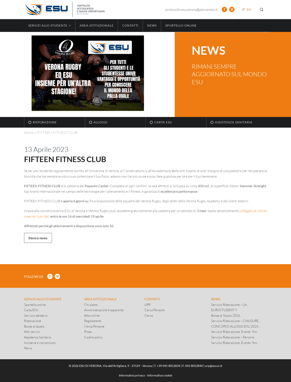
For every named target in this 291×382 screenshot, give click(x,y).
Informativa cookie (159, 375)
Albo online (92, 315)
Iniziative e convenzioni (40, 343)
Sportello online (181, 25)
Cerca (148, 315)
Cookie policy (93, 337)
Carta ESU (163, 122)
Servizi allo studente (43, 299)
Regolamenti (92, 321)
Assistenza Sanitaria (233, 122)
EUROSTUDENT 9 (224, 310)
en (249, 9)
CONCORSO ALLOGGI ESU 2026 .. (235, 326)
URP (147, 304)
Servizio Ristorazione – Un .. (230, 304)
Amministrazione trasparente (104, 310)
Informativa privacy (132, 375)
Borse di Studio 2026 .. (226, 315)
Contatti (130, 25)
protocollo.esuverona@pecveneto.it (191, 9)
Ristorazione (45, 122)
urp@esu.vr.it (213, 366)
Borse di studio (34, 326)
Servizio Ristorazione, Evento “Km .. (235, 332)
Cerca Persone (94, 326)
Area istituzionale (97, 25)
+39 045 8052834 (168, 366)
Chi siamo (91, 304)
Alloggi (100, 122)
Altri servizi (32, 332)
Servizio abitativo (36, 315)
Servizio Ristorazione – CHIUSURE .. (236, 321)
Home (29, 132)
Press (88, 332)
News (152, 25)
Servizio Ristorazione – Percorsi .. (233, 337)
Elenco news (38, 238)
